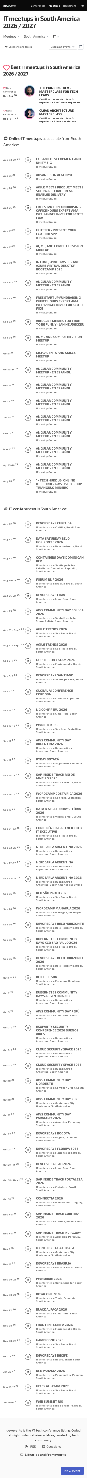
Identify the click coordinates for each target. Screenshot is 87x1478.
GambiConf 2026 (50, 1340)
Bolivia (49, 620)
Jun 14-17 (10, 1402)
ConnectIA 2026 (49, 1198)
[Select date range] (81, 47)
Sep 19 (9, 809)
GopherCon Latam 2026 (55, 660)
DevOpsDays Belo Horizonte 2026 (60, 959)
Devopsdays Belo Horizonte (60, 923)
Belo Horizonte (64, 546)
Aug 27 (9, 230)
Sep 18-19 (11, 794)
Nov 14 (9, 1264)
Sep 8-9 (10, 282)
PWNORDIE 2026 (49, 1278)
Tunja (58, 1298)
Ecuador (68, 1282)
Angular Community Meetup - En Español (54, 283)
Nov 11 (9, 385)
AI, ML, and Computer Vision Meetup (59, 247)
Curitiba (60, 527)
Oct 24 (9, 1149)
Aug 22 (9, 523)
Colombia (76, 763)
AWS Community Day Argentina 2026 (53, 742)
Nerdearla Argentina (54, 862)
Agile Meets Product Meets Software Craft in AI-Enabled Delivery (60, 190)
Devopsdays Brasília (53, 1263)
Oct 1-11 (9, 977)
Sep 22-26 (11, 847)
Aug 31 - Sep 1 (13, 629)
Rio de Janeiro (64, 782)
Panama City (63, 1374)
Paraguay (74, 1122)
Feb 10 (9, 433)
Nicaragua (75, 912)
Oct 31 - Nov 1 (13, 1180)
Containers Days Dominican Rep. (60, 559)
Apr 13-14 (10, 465)
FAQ (82, 5)
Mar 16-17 (10, 1386)
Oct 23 (9, 1133)
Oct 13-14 (10, 369)
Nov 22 (9, 1310)
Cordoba (60, 698)
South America (34, 36)
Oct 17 (8, 1114)
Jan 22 (9, 1371)
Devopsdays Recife (52, 1355)
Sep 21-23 (11, 828)
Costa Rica (74, 728)
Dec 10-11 (10, 118)
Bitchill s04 (46, 977)
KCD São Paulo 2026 (52, 893)
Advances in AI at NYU (54, 175)
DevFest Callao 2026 (53, 1164)
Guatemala (43, 1106)
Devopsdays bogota (53, 1133)
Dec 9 (8, 401)
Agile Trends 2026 (51, 629)
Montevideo (62, 1202)
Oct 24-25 (11, 1164)
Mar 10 (9, 449)
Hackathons (69, 5)
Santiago (61, 679)
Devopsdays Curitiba (54, 523)
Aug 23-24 (11, 159)
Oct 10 (9, 1080)
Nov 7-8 (10, 1214)
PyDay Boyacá (47, 759)
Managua (61, 912)
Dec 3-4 (10, 95)
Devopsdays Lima (50, 595)
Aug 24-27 (11, 580)
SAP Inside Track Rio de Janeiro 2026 (55, 776)
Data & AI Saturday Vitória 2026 (58, 810)
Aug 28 (9, 481)
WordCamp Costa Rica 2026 (59, 793)
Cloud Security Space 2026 (59, 1049)
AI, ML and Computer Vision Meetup (59, 338)
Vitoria (59, 816)
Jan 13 (8, 417)
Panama (77, 1374)
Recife (59, 1359)
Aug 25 (9, 175)
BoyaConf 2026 (48, 1294)
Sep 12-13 (11, 725)
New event (72, 1471)
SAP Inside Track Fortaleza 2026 (59, 1181)
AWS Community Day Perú (58, 1011)
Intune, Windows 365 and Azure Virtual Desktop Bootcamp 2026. (58, 265)
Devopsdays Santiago (54, 675)
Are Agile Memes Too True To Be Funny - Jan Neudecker (60, 322)
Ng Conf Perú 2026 (51, 709)
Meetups (54, 5)
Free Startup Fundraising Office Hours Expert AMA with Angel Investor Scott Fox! (59, 212)
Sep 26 (9, 893)
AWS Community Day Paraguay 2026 (53, 1116)
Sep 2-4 (10, 660)
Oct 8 (8, 353)
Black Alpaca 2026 (51, 1309)
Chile (71, 679)
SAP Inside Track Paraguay (58, 1232)
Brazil (70, 527)
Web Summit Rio (49, 1401)
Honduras (74, 981)
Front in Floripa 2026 (54, 1325)
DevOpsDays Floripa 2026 (57, 1148)
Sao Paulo (61, 633)
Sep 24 (9, 337)
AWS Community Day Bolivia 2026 (60, 612)
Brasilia (60, 583)
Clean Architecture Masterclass (56, 112)
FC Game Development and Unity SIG (58, 160)
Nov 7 (8, 1248)
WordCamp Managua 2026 (58, 908)
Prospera (61, 981)
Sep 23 (9, 298)
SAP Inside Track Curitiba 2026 (57, 1215)
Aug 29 (9, 262)
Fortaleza (61, 1187)
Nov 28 (9, 1325)
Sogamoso (62, 763)
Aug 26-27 (11, 595)
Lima (58, 598)
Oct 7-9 (9, 1027)
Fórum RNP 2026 (49, 579)
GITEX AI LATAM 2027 (52, 1386)
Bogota (59, 1137)
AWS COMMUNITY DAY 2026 (58, 1099)
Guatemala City (64, 1103)
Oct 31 (9, 1198)
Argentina (73, 698)
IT (54, 36)
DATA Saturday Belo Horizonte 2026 (53, 540)
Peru (66, 598)
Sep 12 (9, 710)
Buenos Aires (63, 747)
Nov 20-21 (11, 1279)
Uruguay (77, 1202)
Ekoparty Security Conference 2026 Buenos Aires (57, 1030)
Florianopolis (63, 663)
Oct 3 (8, 1011)
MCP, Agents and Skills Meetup (56, 354)
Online (52, 166)
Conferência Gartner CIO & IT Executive (59, 829)
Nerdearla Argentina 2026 (59, 847)
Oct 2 (8, 992)
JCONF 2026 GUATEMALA (55, 1248)
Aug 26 (9, 187)
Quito (58, 1282)
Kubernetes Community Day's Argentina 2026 (56, 994)
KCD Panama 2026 (50, 1371)
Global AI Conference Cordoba (54, 692)
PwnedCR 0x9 (47, 725)
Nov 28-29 (11, 1340)
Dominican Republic (63, 568)
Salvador (61, 1087)
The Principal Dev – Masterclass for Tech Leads (58, 91)
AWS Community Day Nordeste (53, 1081)
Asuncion (61, 1122)
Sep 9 (8, 691)
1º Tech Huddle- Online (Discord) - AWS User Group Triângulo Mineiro (59, 483)
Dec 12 (9, 1356)
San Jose (60, 728)
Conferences (38, 5)
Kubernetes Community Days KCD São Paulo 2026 (56, 940)
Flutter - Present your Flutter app (56, 231)
